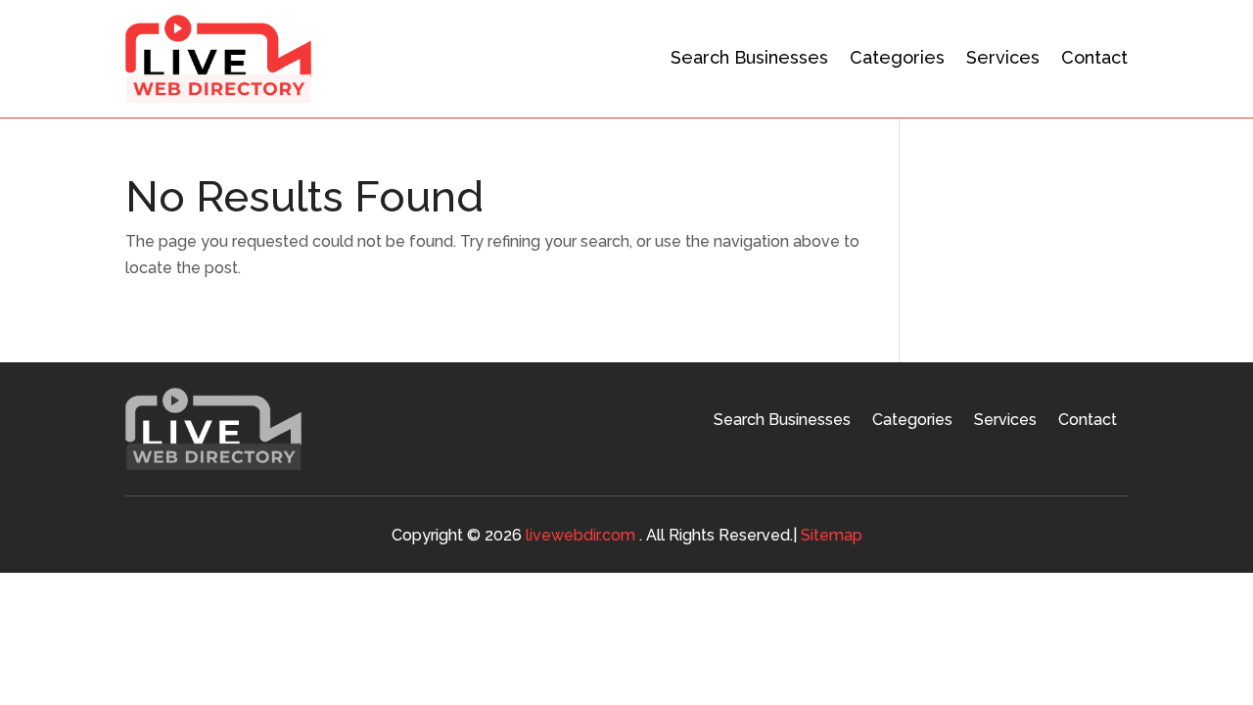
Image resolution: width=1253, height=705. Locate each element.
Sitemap (831, 535)
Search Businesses (749, 57)
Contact (1094, 57)
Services (1003, 57)
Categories (897, 57)
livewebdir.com (580, 535)
